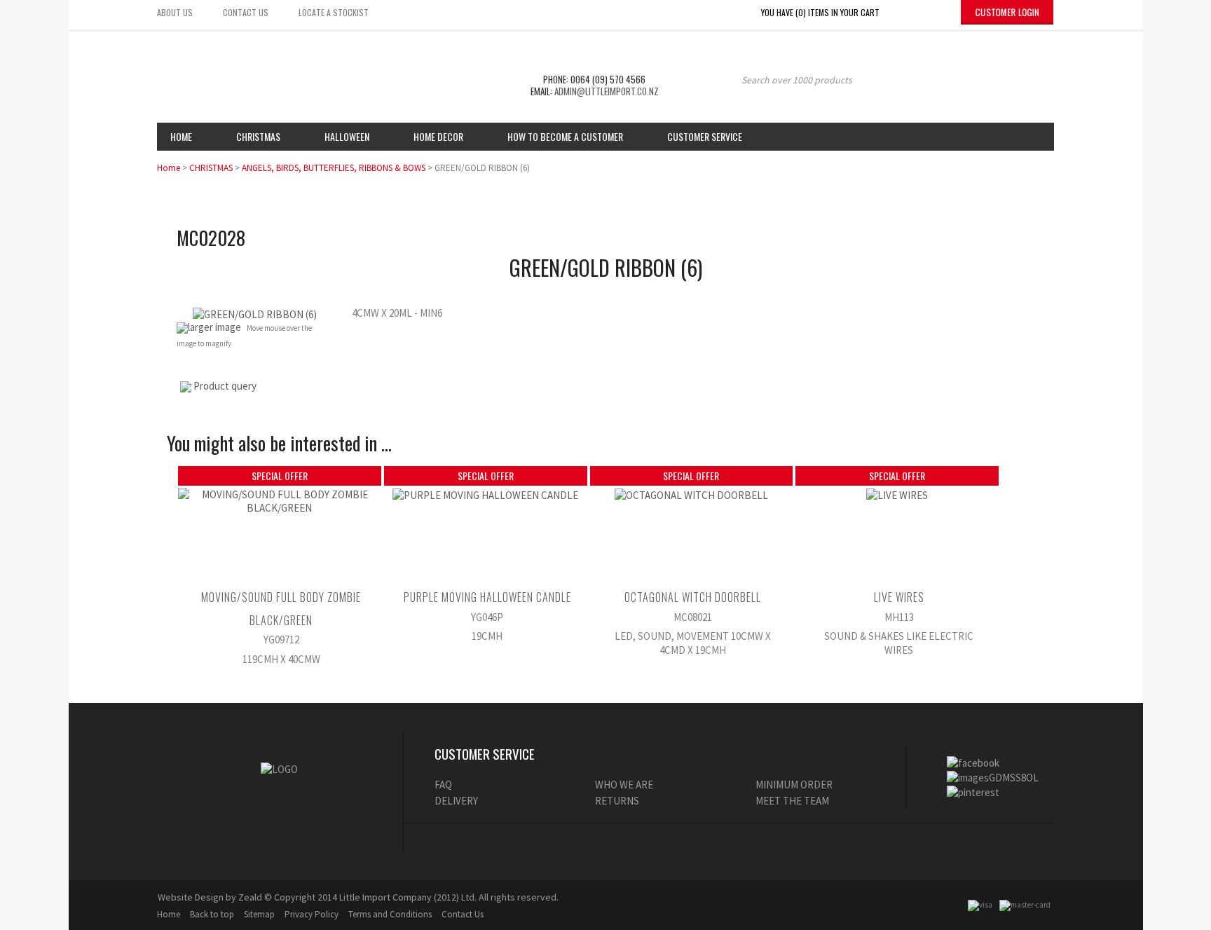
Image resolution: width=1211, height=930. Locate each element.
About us (175, 12)
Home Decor (438, 136)
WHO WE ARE (624, 784)
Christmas (258, 136)
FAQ (443, 784)
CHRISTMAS (211, 168)
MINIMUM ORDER (794, 784)
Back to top (212, 914)
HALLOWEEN (346, 136)
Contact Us (463, 914)
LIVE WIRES (899, 597)
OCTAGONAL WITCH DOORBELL (692, 597)
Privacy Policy (311, 914)
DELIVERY (456, 800)
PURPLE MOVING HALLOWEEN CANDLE (487, 597)
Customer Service (704, 136)
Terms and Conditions (390, 914)
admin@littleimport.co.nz (606, 91)
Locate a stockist (334, 12)
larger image (214, 327)
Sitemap (259, 914)
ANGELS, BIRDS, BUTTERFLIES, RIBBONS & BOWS (333, 168)
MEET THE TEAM (792, 800)
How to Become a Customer (565, 136)
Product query (224, 385)
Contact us (245, 12)
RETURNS (617, 800)
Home (181, 136)
